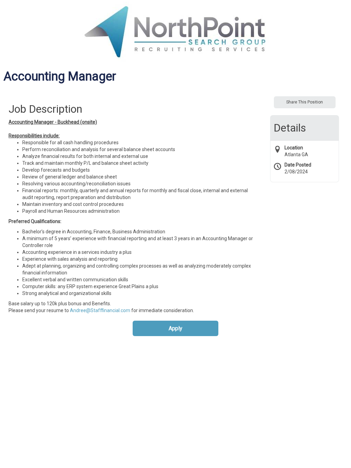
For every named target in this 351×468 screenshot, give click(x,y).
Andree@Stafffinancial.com (100, 310)
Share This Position (304, 102)
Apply (175, 328)
